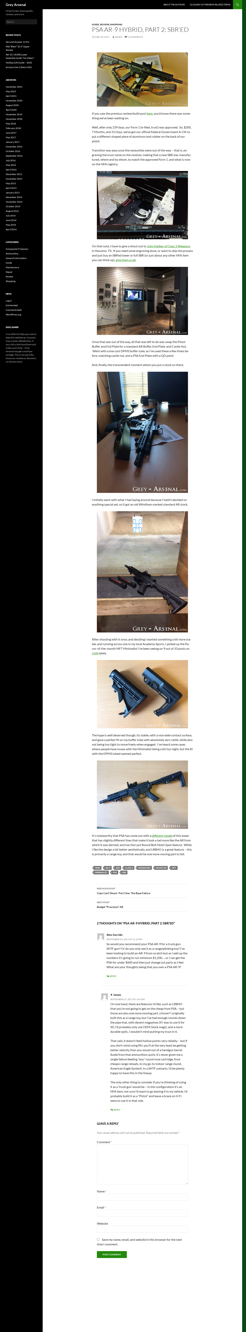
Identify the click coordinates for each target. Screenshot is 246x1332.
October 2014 (13, 206)
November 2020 (14, 100)
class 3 (129, 868)
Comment (104, 1142)
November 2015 (14, 178)
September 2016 (14, 155)
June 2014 (11, 220)
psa (115, 872)
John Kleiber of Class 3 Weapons (168, 246)
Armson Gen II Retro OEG (19, 67)
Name (101, 1191)
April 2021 (11, 96)
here (150, 113)
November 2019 (14, 114)
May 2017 (11, 137)
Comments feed (14, 309)
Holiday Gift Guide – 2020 (19, 62)
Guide (95, 24)
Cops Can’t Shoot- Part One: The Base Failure (123, 891)
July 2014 (11, 215)
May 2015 (11, 183)
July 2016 (11, 160)
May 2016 (11, 165)
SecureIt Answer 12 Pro (17, 41)
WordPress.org (13, 314)
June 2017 (11, 132)
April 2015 (11, 188)
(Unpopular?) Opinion (17, 248)
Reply (113, 976)
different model (162, 835)
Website (102, 1223)
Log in (9, 300)
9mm (97, 868)
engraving (144, 868)
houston (161, 868)
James (118, 36)
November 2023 (14, 86)
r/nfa (95, 653)
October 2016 (13, 151)
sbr (124, 872)
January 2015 (13, 192)
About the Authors (174, 4)
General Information (16, 258)
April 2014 (11, 229)
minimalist (101, 872)
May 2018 (11, 123)
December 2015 (14, 174)
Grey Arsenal (16, 4)
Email (101, 1207)
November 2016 (14, 146)
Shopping (116, 24)
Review (104, 24)
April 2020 (11, 109)
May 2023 (11, 91)
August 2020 (12, 105)
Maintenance (12, 267)
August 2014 (12, 211)
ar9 (118, 868)
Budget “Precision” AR (110, 905)
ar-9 (108, 868)
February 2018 (13, 128)
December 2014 (14, 197)
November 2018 (14, 119)
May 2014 (11, 224)
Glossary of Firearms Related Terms (210, 4)
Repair (9, 272)
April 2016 (11, 169)
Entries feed (12, 305)
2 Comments (135, 36)
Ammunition (12, 253)
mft (174, 868)
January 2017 (13, 142)
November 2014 (14, 201)
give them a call (126, 260)
